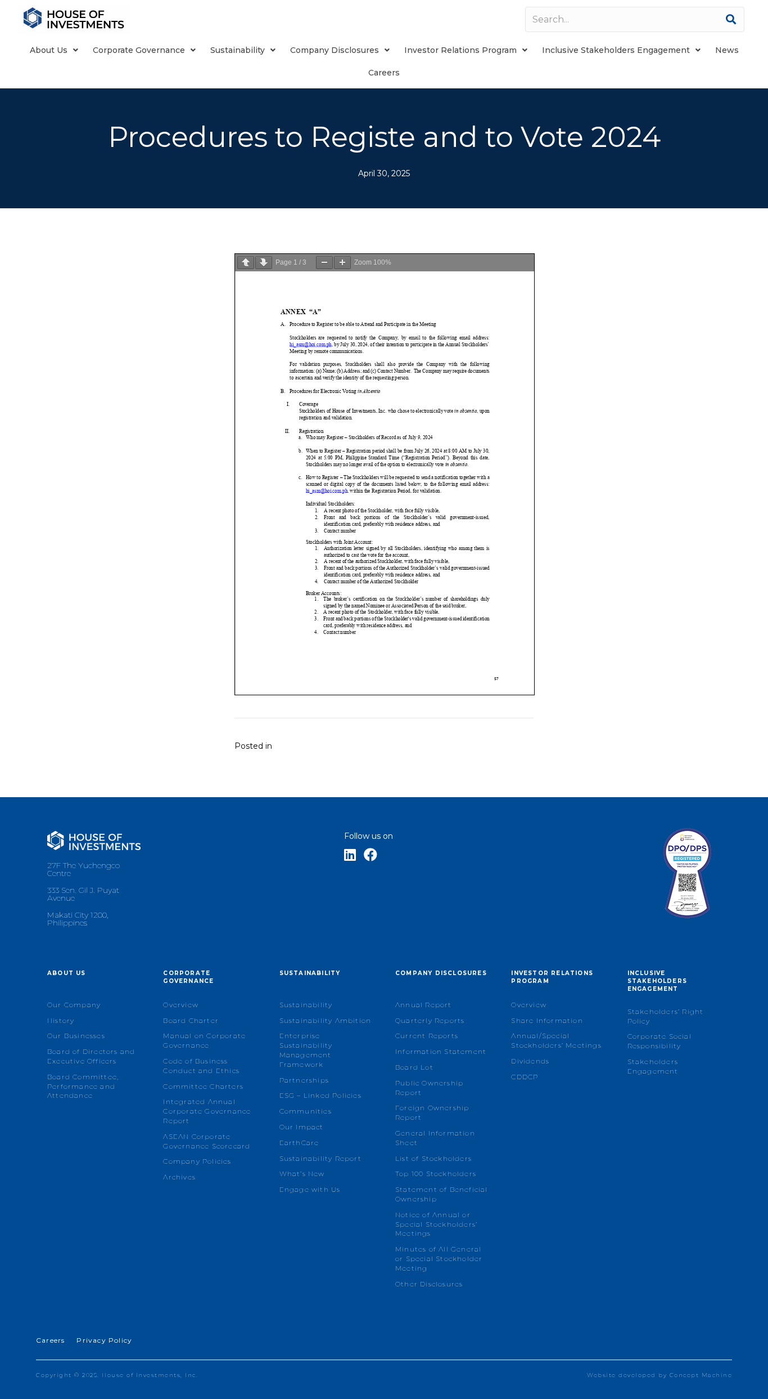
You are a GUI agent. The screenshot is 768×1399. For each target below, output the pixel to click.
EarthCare (299, 1142)
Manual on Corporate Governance (204, 1040)
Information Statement (440, 1051)
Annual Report (423, 1004)
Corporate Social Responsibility (659, 1041)
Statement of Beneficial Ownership (441, 1194)
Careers (50, 1340)
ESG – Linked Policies (320, 1095)
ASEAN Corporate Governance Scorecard (206, 1141)
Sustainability (306, 1004)
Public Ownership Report (429, 1088)
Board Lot (414, 1067)
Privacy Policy (104, 1340)
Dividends (530, 1061)
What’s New (302, 1173)
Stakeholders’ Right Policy (665, 1016)
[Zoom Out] (324, 262)
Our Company (74, 1004)
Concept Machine (701, 1375)
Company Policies (197, 1161)
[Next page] (263, 262)
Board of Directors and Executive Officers (91, 1056)
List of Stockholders (433, 1158)
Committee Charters (203, 1086)
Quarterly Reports (429, 1020)
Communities (305, 1111)
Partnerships (304, 1080)
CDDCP (524, 1076)
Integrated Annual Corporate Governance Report (207, 1111)
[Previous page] (245, 262)
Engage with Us (310, 1189)
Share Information (546, 1020)
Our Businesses (76, 1035)
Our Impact (301, 1127)
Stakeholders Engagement (653, 1066)
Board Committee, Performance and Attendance (83, 1086)
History (60, 1020)
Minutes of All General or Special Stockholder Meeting (438, 1258)
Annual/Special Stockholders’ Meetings (556, 1040)
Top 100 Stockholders (435, 1173)
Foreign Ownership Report (432, 1112)
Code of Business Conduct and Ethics (201, 1066)
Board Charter (191, 1020)
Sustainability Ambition (325, 1020)
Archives (179, 1177)
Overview (180, 1004)
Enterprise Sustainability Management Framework (306, 1049)
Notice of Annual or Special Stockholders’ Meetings (436, 1224)
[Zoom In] (342, 262)
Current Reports (426, 1035)
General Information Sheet (435, 1138)
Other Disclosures (429, 1284)
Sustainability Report (320, 1158)
